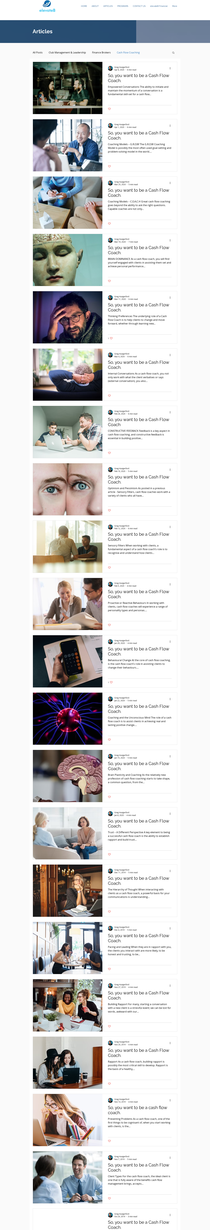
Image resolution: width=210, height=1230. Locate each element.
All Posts (38, 52)
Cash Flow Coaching (128, 52)
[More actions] (171, 68)
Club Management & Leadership (67, 52)
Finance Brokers (101, 52)
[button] (173, 52)
